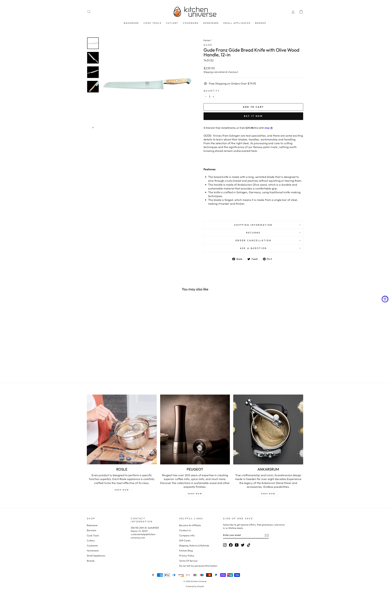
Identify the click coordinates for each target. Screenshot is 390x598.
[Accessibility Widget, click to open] (385, 299)
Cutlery (172, 23)
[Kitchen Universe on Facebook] (231, 545)
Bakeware (131, 23)
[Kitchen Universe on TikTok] (248, 545)
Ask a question (253, 248)
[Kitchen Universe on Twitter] (243, 545)
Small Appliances (237, 23)
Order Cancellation (253, 240)
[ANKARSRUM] (268, 429)
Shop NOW (122, 490)
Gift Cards (184, 540)
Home (207, 40)
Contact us (185, 530)
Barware (91, 530)
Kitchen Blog (186, 550)
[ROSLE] (122, 429)
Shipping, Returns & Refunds (194, 545)
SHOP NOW (195, 493)
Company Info (187, 535)
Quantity (212, 90)
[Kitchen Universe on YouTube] (237, 545)
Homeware (211, 23)
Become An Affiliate (190, 525)
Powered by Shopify (195, 586)
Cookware (190, 23)
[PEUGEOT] (195, 429)
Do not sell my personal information (198, 565)
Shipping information (253, 225)
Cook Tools (152, 23)
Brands (260, 23)
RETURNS (253, 232)
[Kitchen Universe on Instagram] (225, 545)
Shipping (208, 72)
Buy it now (253, 116)
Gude (208, 45)
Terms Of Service (188, 560)
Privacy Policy (186, 555)
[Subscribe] (267, 535)
